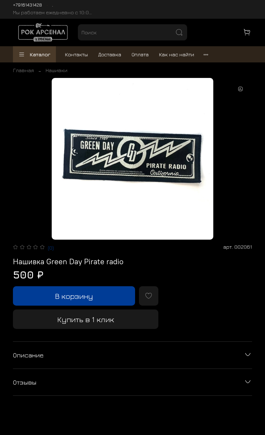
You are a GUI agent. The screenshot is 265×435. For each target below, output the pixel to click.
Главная (23, 70)
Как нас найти (176, 54)
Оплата (140, 54)
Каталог (40, 54)
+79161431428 (27, 4)
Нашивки (57, 70)
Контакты (76, 54)
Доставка (109, 54)
